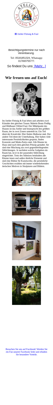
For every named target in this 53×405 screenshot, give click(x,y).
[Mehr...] (39, 66)
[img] (26, 15)
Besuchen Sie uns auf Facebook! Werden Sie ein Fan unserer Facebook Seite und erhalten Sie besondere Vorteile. (26, 352)
